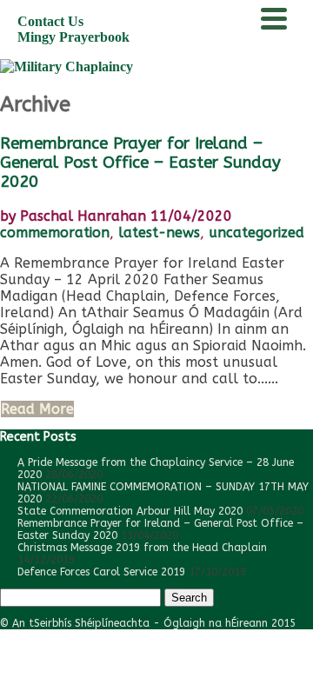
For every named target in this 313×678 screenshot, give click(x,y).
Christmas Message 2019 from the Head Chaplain (142, 548)
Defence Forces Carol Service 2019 (101, 572)
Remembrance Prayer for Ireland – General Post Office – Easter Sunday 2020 (140, 162)
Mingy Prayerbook (73, 37)
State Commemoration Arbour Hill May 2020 (130, 511)
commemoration (55, 232)
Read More (37, 409)
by (73, 216)
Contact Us (50, 21)
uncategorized (256, 232)
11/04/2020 (191, 216)
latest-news (159, 232)
